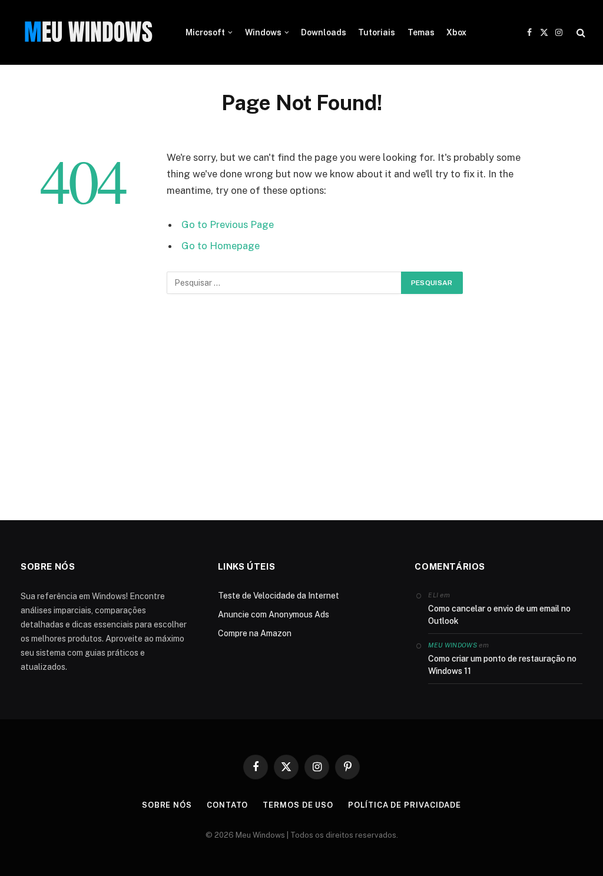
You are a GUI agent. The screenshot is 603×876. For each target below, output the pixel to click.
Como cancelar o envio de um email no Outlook (499, 615)
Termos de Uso (298, 805)
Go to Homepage (220, 246)
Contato (227, 805)
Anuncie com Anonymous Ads (273, 614)
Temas (421, 32)
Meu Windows (452, 645)
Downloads (323, 32)
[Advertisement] (301, 412)
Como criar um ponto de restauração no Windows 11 (502, 665)
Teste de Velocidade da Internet (278, 595)
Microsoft (205, 32)
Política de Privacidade (404, 805)
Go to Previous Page (227, 224)
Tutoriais (376, 32)
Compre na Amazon (254, 633)
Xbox (456, 32)
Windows (263, 32)
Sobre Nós (167, 805)
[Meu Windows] (88, 32)
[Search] (579, 32)
